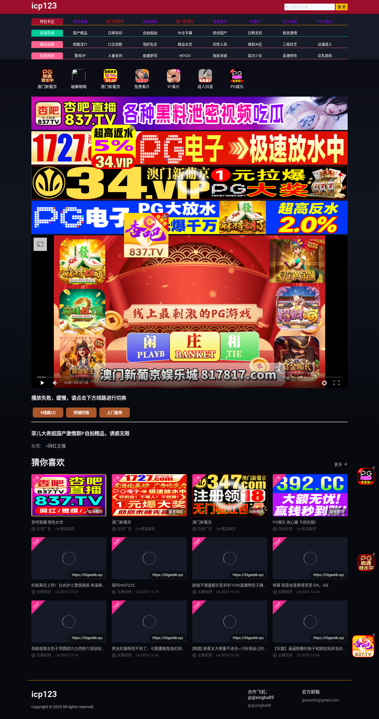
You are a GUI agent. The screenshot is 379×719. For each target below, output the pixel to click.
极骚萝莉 (150, 56)
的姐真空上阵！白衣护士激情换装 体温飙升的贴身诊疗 (78, 585)
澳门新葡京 (121, 522)
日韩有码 (115, 33)
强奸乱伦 (150, 44)
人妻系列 (115, 56)
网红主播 (57, 446)
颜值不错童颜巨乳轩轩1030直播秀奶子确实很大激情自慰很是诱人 (249, 585)
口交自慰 (115, 44)
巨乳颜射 (325, 56)
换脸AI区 (255, 44)
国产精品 (80, 33)
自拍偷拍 (150, 33)
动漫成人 (325, 44)
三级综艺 (290, 44)
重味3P (80, 56)
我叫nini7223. (124, 585)
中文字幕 (185, 33)
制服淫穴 (80, 44)
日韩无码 (255, 33)
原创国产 (220, 33)
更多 (338, 464)
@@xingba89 (259, 705)
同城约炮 (81, 412)
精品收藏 (47, 44)
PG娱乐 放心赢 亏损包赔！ (296, 522)
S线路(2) (48, 412)
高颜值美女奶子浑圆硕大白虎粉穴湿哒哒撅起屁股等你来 (79, 648)
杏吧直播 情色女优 (47, 522)
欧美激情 (290, 33)
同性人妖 (220, 44)
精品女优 (185, 44)
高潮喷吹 (290, 56)
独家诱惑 (220, 56)
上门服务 (114, 412)
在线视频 (47, 56)
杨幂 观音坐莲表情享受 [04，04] (300, 585)
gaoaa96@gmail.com (320, 700)
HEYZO (185, 56)
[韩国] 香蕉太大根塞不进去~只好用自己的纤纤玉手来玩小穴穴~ (247, 648)
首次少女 (255, 56)
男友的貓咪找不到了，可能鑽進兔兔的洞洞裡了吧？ (156, 648)
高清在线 (47, 33)
